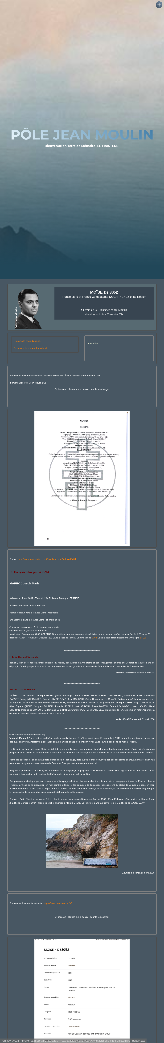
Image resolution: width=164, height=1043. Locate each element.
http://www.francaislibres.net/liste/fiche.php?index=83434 (47, 559)
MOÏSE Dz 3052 (138, 1041)
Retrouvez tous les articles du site (31, 348)
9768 (94, 637)
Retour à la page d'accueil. (27, 340)
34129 (143, 637)
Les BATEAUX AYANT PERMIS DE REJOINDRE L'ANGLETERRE (104, 1041)
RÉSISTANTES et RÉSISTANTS (33, 1041)
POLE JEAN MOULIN (10, 1041)
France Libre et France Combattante (62, 1041)
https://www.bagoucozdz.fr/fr (58, 903)
